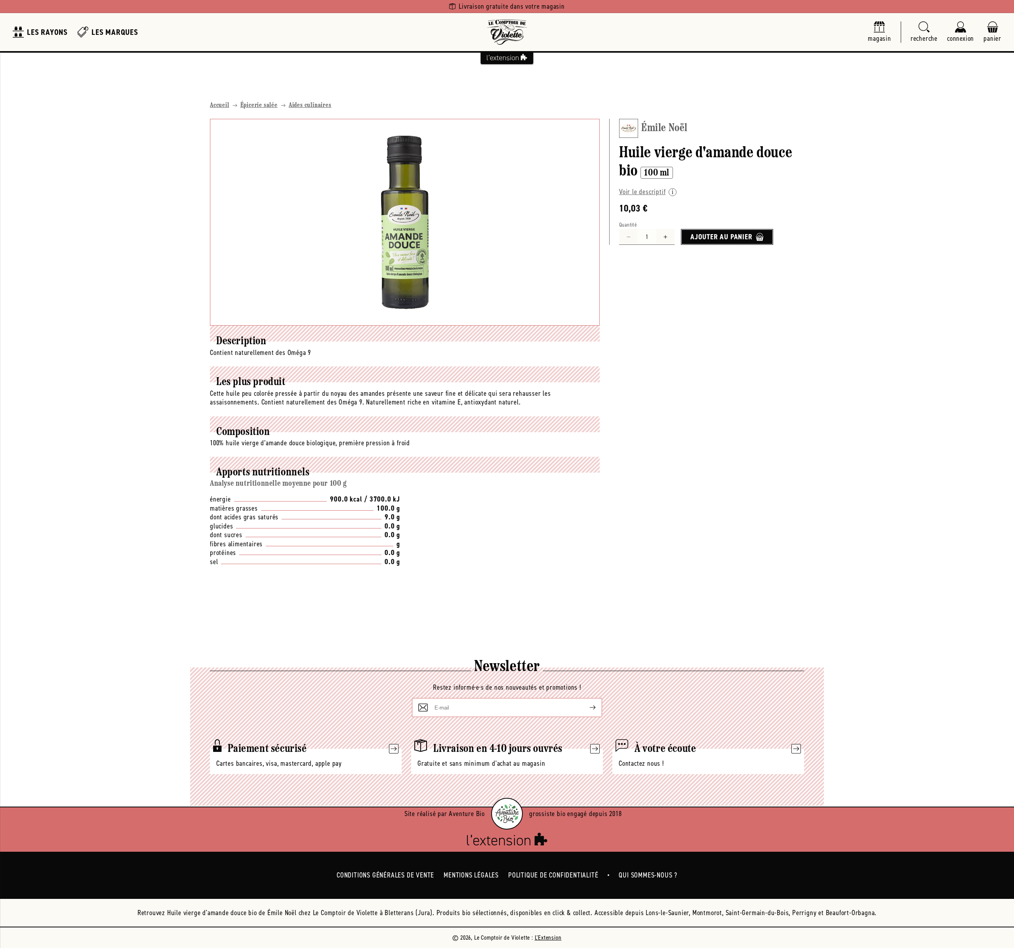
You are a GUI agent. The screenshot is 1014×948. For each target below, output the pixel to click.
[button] (924, 32)
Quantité (628, 225)
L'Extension (548, 937)
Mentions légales (471, 875)
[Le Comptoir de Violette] (507, 32)
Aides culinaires (310, 105)
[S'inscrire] (586, 707)
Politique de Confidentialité (553, 875)
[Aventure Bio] (507, 814)
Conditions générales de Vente (385, 875)
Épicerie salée (259, 105)
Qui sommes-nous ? (648, 875)
